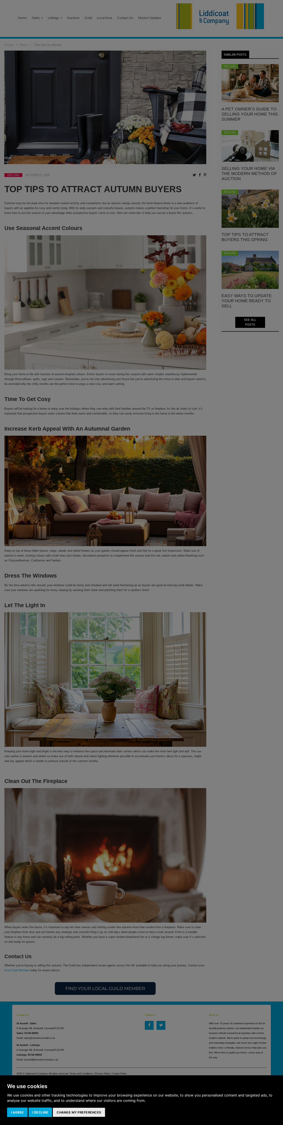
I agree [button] (17, 1112)
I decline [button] (40, 1112)
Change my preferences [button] (79, 1112)
